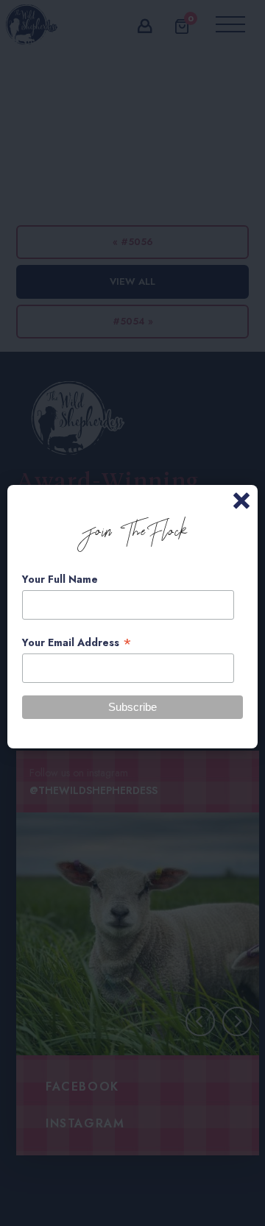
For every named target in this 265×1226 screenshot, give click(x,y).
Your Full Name (60, 579)
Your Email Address (77, 642)
